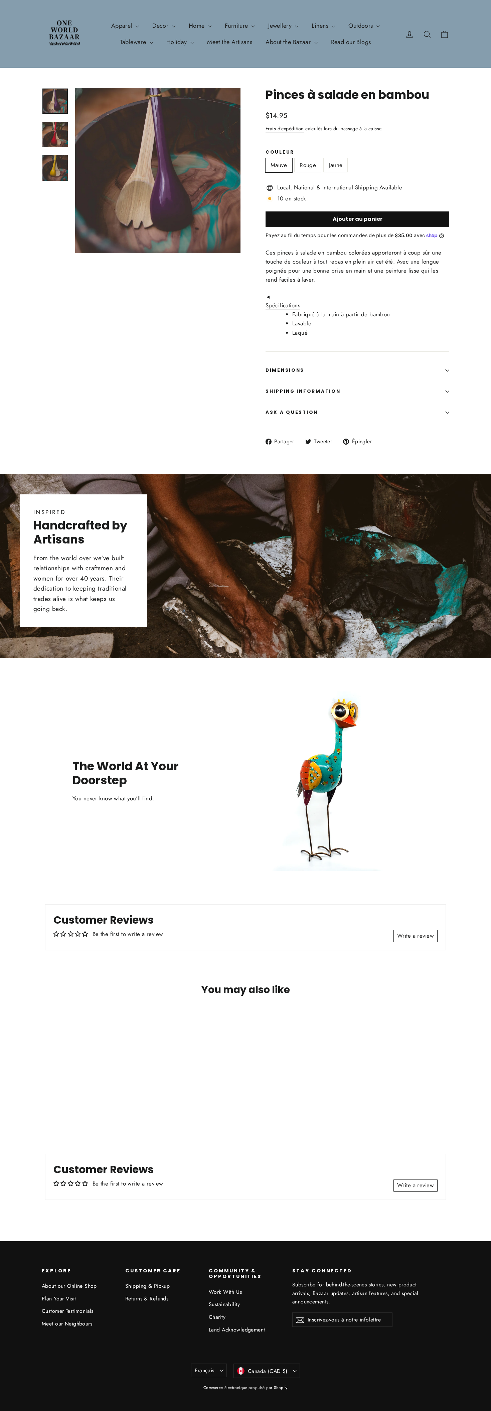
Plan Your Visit (59, 1298)
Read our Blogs (351, 42)
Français (204, 1370)
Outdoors (361, 25)
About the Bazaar (289, 42)
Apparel (122, 25)
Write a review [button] (415, 936)
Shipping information (303, 391)
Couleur (280, 152)
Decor (161, 25)
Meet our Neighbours (67, 1323)
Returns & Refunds (146, 1298)
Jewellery (280, 25)
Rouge (308, 165)
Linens (321, 25)
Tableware (134, 42)
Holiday (177, 42)
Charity (217, 1317)
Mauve (279, 165)
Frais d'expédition (285, 128)
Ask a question (292, 412)
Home (197, 25)
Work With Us (225, 1292)
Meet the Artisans (229, 42)
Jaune (335, 165)
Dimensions (285, 370)
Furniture (237, 25)
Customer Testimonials (68, 1311)
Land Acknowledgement (237, 1330)
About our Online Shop (69, 1286)
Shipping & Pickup (147, 1286)
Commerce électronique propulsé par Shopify (245, 1388)
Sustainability (224, 1304)
